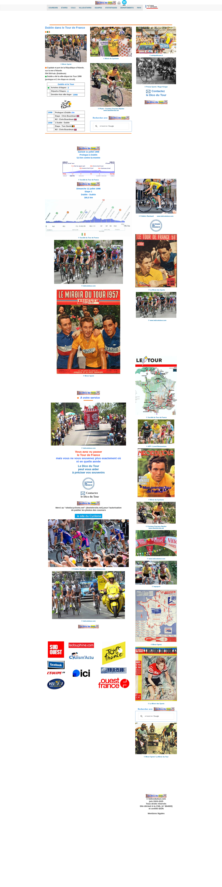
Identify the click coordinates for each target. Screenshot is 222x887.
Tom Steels (67, 126)
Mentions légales (156, 813)
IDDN (161, 808)
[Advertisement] (111, 18)
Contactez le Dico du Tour (88, 494)
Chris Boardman (69, 116)
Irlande (59, 71)
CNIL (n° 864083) (164, 806)
